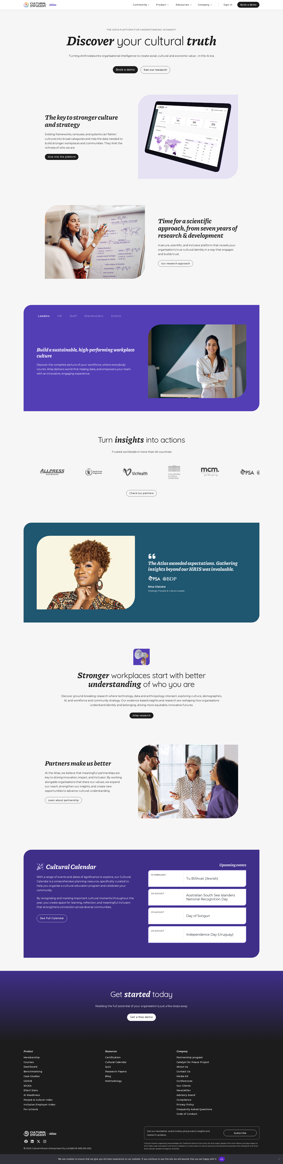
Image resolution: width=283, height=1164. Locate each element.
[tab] (44, 316)
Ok (221, 1159)
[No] (279, 1159)
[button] (141, 4)
